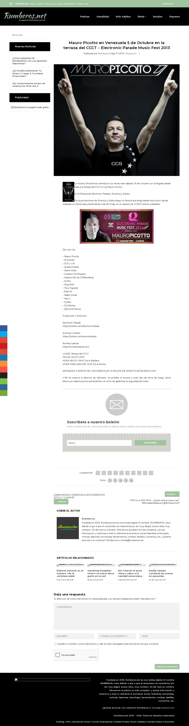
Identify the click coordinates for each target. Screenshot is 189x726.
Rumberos (103, 53)
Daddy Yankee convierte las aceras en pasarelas (161, 573)
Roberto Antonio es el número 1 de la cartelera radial (70, 573)
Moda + (142, 16)
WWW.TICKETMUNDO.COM (141, 371)
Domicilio (169, 722)
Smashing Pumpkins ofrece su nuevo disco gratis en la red (100, 573)
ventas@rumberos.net (163, 708)
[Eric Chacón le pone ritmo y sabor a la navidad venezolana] (132, 565)
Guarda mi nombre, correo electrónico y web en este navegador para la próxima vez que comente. (108, 644)
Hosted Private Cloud (125, 722)
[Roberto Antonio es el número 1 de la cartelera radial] (70, 565)
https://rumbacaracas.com (76, 346)
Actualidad (102, 16)
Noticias (84, 16)
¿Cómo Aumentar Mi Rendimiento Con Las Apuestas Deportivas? (29, 61)
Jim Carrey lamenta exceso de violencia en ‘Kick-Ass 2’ (28, 84)
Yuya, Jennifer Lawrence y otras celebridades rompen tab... (60, 4)
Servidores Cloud (81, 722)
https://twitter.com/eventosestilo (80, 336)
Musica (129, 53)
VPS (68, 722)
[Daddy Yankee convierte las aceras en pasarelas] (163, 565)
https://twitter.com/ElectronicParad (81, 326)
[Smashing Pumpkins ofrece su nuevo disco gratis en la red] (101, 565)
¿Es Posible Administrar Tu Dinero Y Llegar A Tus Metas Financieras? (27, 73)
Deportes (174, 16)
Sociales (157, 16)
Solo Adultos (123, 16)
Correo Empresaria (101, 722)
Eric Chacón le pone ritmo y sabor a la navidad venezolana (130, 573)
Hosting (60, 722)
